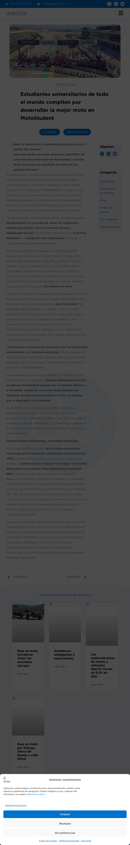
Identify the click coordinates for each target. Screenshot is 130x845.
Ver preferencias (65, 832)
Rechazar (65, 823)
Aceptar (65, 814)
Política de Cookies (35, 794)
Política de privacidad (69, 840)
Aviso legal (86, 840)
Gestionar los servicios (15, 805)
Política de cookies (48, 840)
